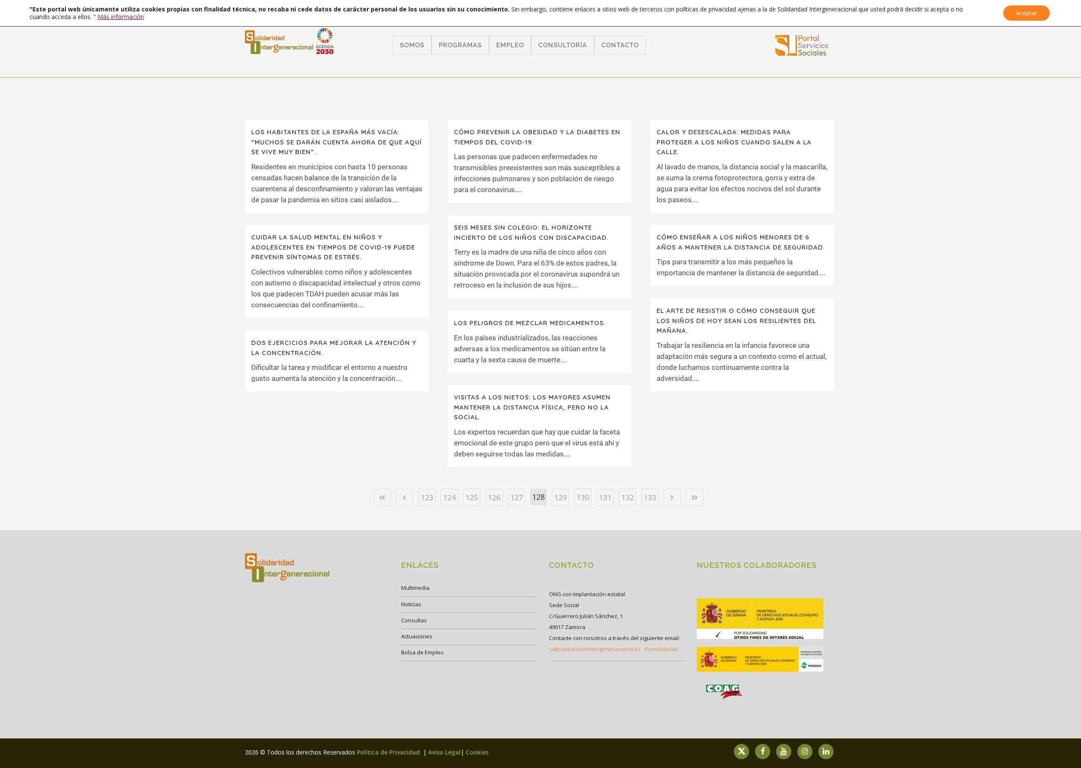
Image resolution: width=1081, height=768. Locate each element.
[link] (802, 53)
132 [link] (627, 497)
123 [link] (427, 497)
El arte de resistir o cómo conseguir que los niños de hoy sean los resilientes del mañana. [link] (736, 320)
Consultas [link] (414, 620)
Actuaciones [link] (416, 636)
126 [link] (494, 497)
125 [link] (471, 497)
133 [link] (650, 497)
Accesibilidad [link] (661, 649)
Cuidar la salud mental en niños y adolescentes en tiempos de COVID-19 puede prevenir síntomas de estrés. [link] (333, 247)
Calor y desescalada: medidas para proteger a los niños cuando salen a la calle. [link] (734, 142)
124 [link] (449, 497)
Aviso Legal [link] (444, 752)
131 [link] (605, 497)
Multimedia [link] (415, 588)
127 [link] (516, 497)
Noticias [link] (411, 604)
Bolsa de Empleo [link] (422, 652)
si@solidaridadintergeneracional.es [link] (595, 649)
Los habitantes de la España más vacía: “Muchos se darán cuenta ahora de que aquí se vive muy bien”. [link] (336, 142)
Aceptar (1026, 13)
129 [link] (560, 497)
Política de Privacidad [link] (389, 752)
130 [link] (582, 497)
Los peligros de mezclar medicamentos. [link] (530, 323)
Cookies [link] (477, 752)
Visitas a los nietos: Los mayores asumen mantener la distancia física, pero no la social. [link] (532, 407)
